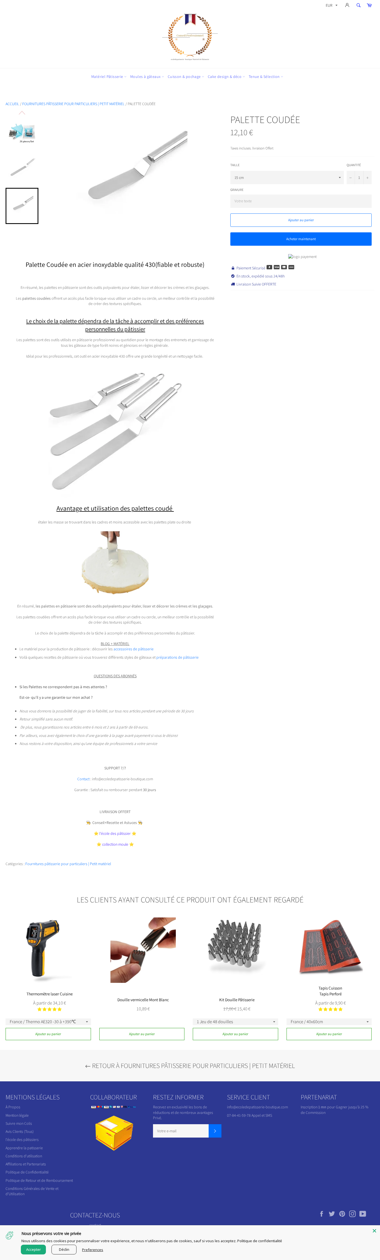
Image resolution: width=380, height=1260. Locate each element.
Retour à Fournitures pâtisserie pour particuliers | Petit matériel (193, 1065)
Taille (235, 165)
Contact (83, 778)
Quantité (354, 165)
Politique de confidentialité (259, 1240)
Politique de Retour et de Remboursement (39, 1180)
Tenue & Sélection (265, 76)
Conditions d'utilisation (24, 1155)
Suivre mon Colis (19, 1123)
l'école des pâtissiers (22, 1139)
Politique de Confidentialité (27, 1172)
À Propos (13, 1106)
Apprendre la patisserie (24, 1147)
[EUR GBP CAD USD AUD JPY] (331, 6)
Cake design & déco (225, 76)
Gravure (236, 190)
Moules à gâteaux (146, 76)
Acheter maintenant (301, 239)
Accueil (12, 103)
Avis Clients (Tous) (20, 1131)
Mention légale (17, 1115)
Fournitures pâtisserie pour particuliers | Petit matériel (73, 103)
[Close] (374, 1231)
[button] (49, 1009)
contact (95, 1224)
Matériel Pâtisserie (107, 76)
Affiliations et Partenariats (26, 1164)
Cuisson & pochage (185, 76)
